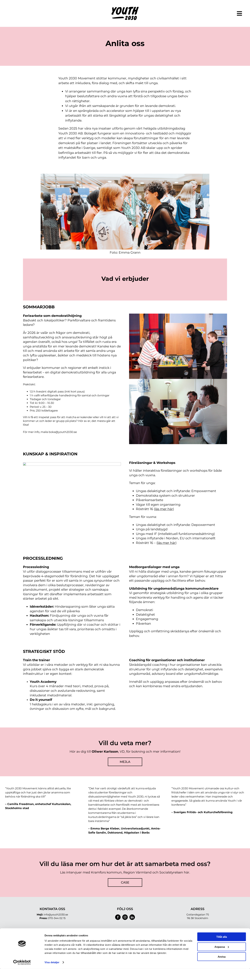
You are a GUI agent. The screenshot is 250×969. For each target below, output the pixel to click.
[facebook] (118, 917)
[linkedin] (132, 917)
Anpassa (219, 946)
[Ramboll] (125, 8)
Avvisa (222, 956)
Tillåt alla (221, 936)
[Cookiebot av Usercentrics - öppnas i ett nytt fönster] (22, 962)
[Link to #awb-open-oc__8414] (239, 13)
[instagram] (125, 917)
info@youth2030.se (56, 914)
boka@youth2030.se (63, 432)
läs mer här (166, 543)
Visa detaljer (52, 962)
